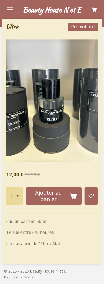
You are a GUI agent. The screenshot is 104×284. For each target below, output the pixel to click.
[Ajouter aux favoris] (91, 196)
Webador (32, 277)
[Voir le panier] (94, 9)
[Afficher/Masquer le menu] (10, 9)
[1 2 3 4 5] (14, 196)
